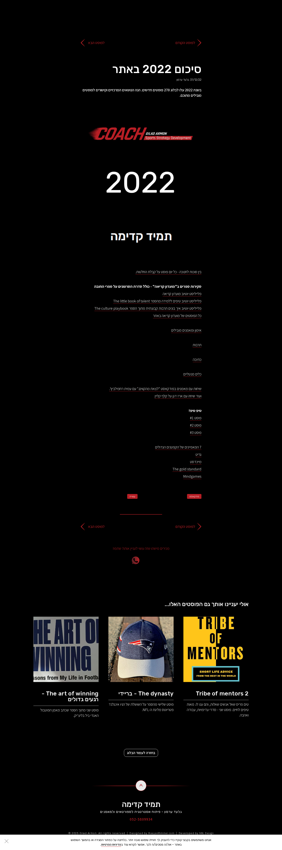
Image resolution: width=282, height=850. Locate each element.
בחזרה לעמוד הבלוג (141, 752)
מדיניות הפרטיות (111, 845)
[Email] (157, 560)
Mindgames (192, 476)
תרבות (197, 344)
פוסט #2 (195, 425)
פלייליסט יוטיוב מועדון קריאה (182, 293)
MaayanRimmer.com (161, 833)
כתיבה (197, 359)
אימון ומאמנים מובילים (186, 330)
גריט (198, 454)
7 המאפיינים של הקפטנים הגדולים (178, 447)
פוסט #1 (195, 417)
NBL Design (206, 833)
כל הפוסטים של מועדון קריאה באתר (177, 315)
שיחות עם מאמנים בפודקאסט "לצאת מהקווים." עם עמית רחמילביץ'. (155, 388)
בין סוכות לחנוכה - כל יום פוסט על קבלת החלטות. (168, 271)
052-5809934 (141, 819)
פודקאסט (194, 496)
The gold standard (186, 469)
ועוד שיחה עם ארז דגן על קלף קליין (178, 395)
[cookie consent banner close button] (6, 841)
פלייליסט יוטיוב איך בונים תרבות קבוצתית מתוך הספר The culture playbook (147, 308)
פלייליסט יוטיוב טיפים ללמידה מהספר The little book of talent (157, 301)
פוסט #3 (195, 432)
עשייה (132, 496)
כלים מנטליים (192, 374)
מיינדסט (195, 461)
